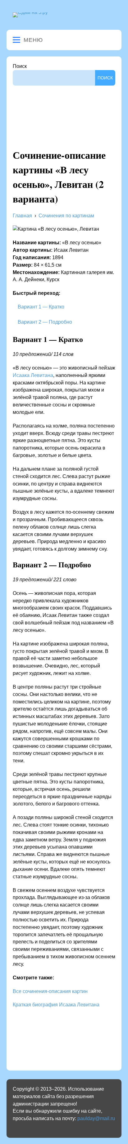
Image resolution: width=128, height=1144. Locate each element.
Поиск (20, 66)
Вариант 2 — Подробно (44, 322)
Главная (22, 215)
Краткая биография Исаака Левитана (56, 1004)
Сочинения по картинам (66, 215)
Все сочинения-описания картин (50, 991)
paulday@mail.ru (96, 1118)
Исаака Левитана (33, 375)
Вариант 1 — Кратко (40, 306)
